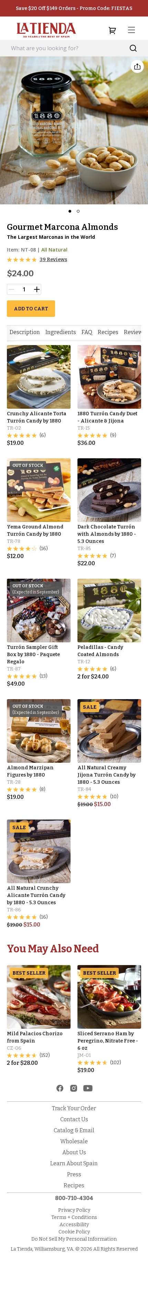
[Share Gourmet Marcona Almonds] (137, 66)
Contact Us (74, 1119)
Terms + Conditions (74, 1217)
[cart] (112, 30)
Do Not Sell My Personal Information (74, 1239)
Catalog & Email (74, 1130)
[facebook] (60, 1088)
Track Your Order (74, 1108)
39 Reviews (53, 260)
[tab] (25, 332)
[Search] (133, 48)
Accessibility (74, 1225)
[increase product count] (37, 289)
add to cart (31, 309)
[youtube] (88, 1088)
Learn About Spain (74, 1163)
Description (25, 332)
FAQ (87, 332)
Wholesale (74, 1141)
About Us (74, 1152)
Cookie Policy (74, 1232)
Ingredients (60, 332)
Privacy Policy (74, 1210)
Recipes (108, 332)
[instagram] (74, 1088)
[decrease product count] (11, 289)
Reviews (135, 332)
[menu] (131, 30)
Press (74, 1174)
